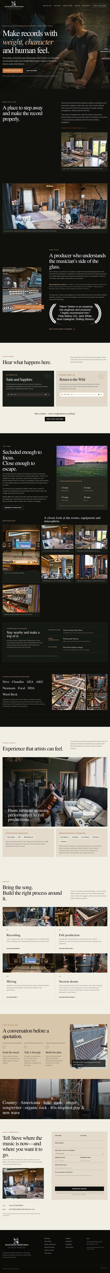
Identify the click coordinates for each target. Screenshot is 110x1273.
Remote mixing (49, 1247)
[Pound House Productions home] (15, 5)
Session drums (49, 1250)
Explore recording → (13, 948)
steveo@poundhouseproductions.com (19, 1209)
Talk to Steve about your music (62, 329)
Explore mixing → (12, 997)
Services (77, 5)
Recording (48, 1241)
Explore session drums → (67, 997)
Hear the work (47, 5)
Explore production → (66, 948)
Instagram (68, 1241)
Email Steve (69, 1247)
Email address (59, 1143)
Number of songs (60, 1157)
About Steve (86, 5)
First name (58, 1135)
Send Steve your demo (55, 419)
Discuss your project (100, 5)
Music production (50, 1244)
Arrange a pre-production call (74, 128)
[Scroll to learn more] (55, 84)
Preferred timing (85, 1157)
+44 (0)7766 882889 (13, 1205)
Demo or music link (60, 1165)
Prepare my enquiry (79, 1188)
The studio (57, 5)
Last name (83, 1135)
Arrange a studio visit (13, 507)
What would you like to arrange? (65, 1150)
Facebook (68, 1244)
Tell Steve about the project (64, 1172)
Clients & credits (67, 5)
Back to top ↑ (104, 1267)
